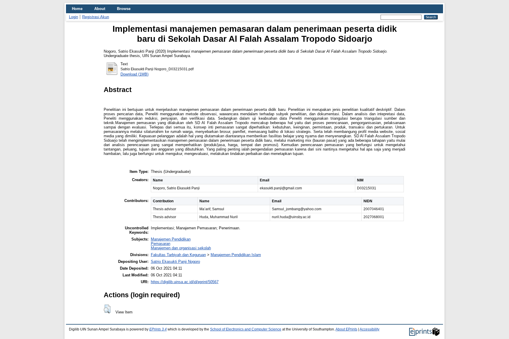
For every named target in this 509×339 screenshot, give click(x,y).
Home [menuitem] (77, 8)
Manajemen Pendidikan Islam (236, 255)
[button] (107, 309)
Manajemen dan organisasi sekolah (181, 248)
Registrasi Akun (95, 17)
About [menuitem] (99, 8)
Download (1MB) (134, 74)
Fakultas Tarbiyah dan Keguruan (178, 255)
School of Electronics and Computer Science (245, 329)
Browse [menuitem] (123, 8)
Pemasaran (160, 243)
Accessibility (369, 329)
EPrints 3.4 (158, 329)
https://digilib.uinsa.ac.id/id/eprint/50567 (185, 282)
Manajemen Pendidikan (171, 239)
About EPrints (346, 329)
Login (73, 17)
